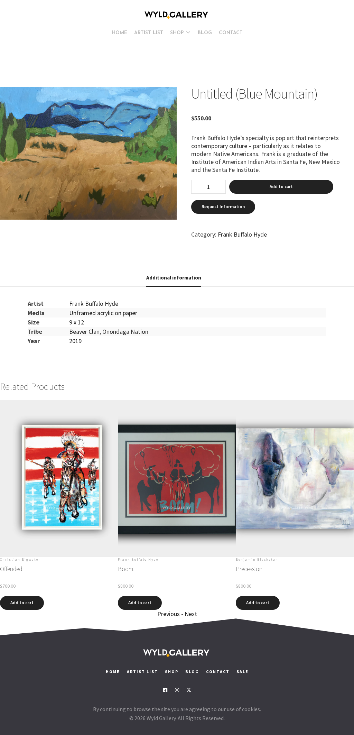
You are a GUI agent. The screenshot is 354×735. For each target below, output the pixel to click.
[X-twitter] (189, 690)
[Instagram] (177, 690)
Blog (192, 671)
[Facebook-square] (165, 690)
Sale (242, 671)
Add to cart (281, 187)
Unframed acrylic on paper (103, 313)
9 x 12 (76, 322)
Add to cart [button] (22, 603)
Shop (171, 671)
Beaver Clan (84, 332)
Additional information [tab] (173, 277)
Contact (218, 671)
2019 (75, 341)
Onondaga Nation (125, 332)
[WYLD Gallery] (177, 15)
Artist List (142, 671)
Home (113, 671)
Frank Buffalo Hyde (242, 234)
